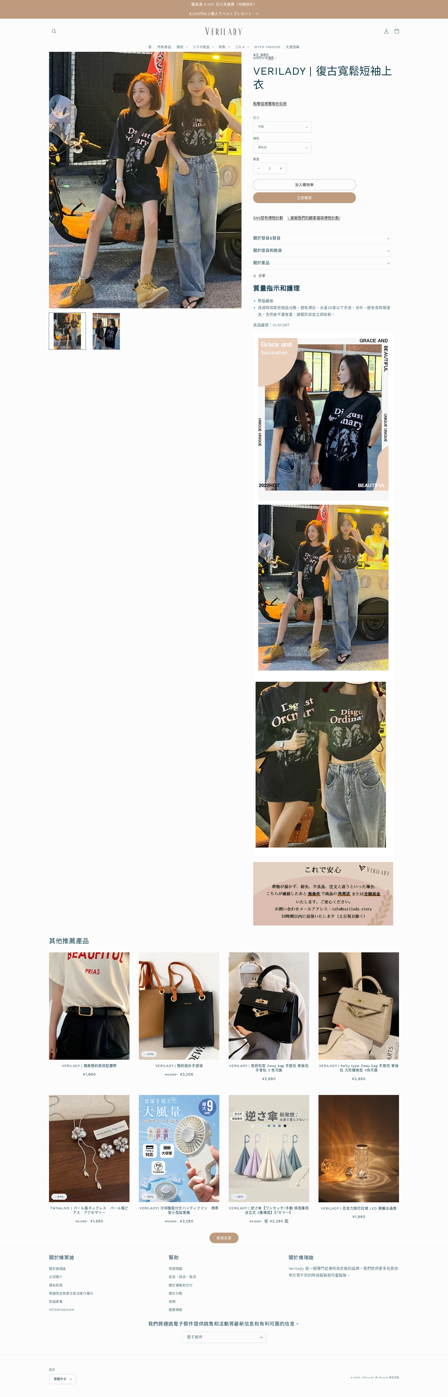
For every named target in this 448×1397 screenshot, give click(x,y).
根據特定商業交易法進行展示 (71, 1293)
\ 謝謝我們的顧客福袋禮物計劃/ (313, 218)
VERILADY (368, 1377)
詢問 (172, 1301)
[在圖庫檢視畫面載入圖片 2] (106, 331)
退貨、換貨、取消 (182, 1277)
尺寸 (256, 118)
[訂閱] (261, 1337)
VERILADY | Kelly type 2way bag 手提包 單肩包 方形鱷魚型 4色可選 (359, 1068)
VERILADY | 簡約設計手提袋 (179, 1066)
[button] (54, 31)
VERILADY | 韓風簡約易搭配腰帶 (89, 1066)
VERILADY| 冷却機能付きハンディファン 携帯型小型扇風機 (179, 1210)
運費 (271, 58)
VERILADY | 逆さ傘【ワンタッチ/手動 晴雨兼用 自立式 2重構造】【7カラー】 (269, 1210)
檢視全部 (224, 1238)
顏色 (256, 138)
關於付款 (175, 1293)
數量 (256, 159)
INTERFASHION (61, 1310)
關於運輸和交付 (180, 1285)
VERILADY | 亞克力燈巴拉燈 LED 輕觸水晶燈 (359, 1208)
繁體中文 (60, 1379)
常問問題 (175, 1268)
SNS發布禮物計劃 (268, 218)
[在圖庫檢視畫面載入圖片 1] (67, 331)
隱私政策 (56, 1285)
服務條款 (175, 1310)
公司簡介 (56, 1277)
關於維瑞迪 (57, 1268)
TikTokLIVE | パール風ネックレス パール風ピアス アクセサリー (89, 1210)
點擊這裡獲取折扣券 (270, 104)
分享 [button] (262, 276)
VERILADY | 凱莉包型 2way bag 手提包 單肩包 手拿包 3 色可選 (268, 1068)
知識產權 (56, 1301)
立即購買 (304, 198)
